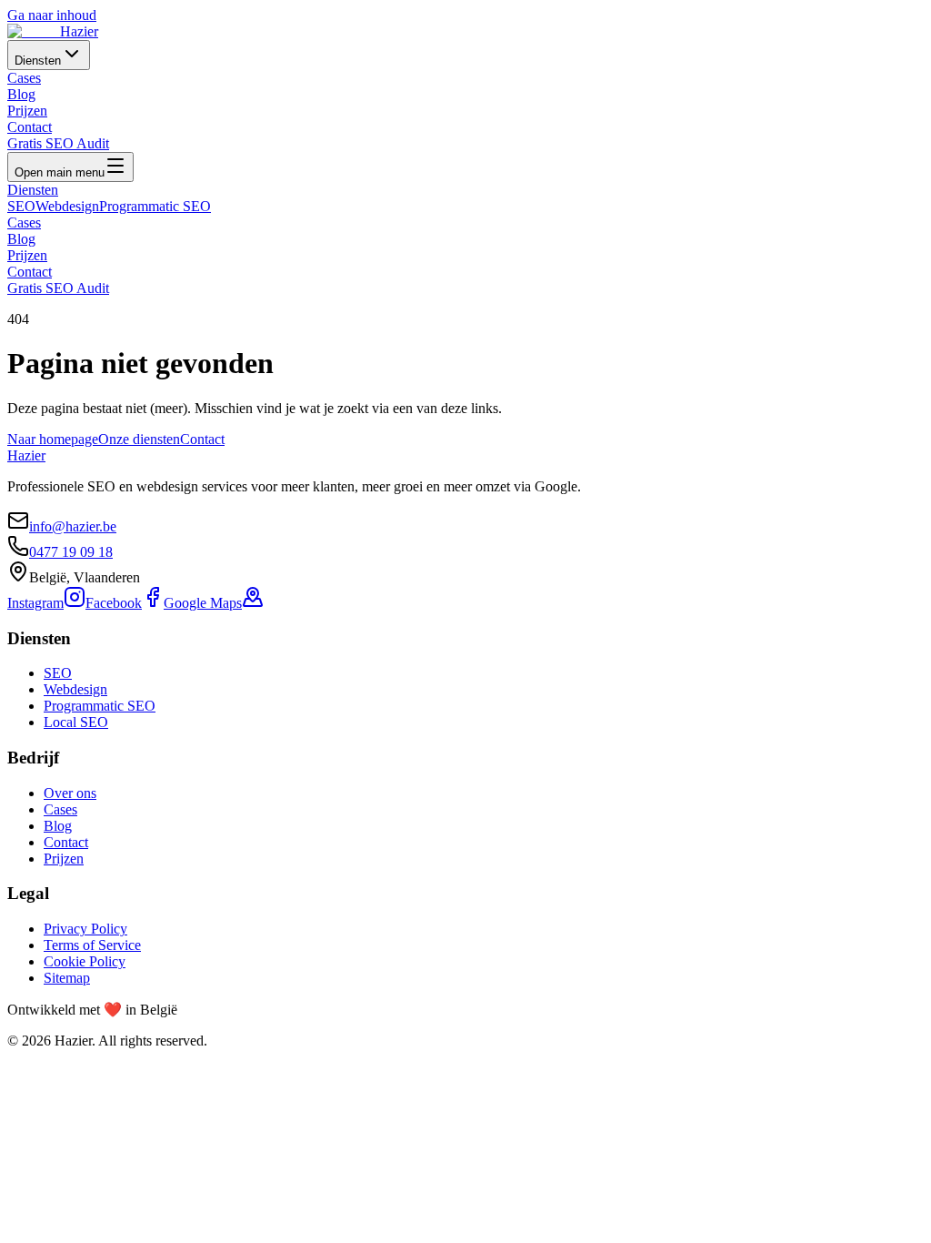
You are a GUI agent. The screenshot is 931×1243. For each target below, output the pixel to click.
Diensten (38, 60)
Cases (24, 78)
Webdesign (67, 206)
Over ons (70, 793)
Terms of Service (92, 945)
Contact (29, 127)
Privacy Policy (85, 928)
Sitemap (67, 977)
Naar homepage (52, 439)
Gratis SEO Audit (58, 143)
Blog (21, 94)
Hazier (26, 455)
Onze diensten (139, 439)
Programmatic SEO (155, 206)
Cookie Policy (84, 961)
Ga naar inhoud (51, 15)
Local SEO (76, 722)
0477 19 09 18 (71, 552)
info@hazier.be (72, 526)
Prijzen (27, 110)
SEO (21, 206)
